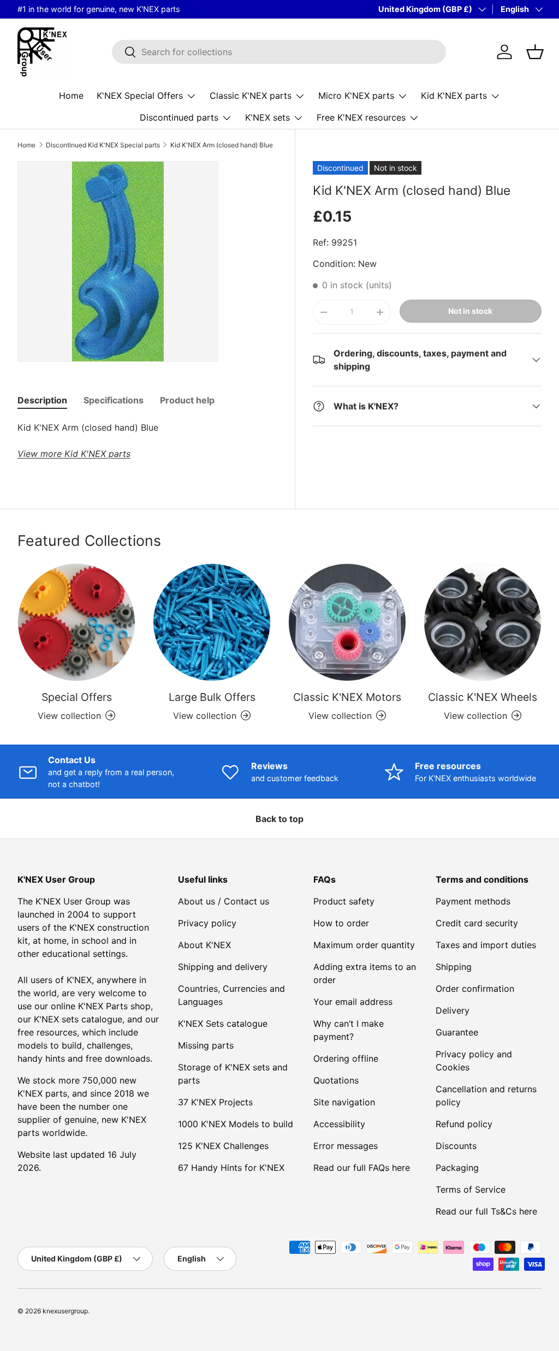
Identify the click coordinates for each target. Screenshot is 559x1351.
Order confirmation (475, 988)
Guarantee (457, 1032)
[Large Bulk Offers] (211, 622)
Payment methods (473, 901)
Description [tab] (42, 400)
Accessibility (339, 1123)
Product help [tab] (187, 400)
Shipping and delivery (222, 966)
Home (71, 95)
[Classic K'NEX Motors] (347, 622)
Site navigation (344, 1102)
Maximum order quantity (364, 944)
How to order (341, 923)
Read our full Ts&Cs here (486, 1211)
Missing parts (206, 1045)
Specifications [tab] (114, 400)
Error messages (345, 1145)
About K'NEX (204, 944)
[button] (535, 52)
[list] (118, 261)
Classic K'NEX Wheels (482, 697)
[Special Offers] (76, 622)
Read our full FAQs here (361, 1167)
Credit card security (477, 923)
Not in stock (470, 311)
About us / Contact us (223, 901)
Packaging (457, 1167)
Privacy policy (207, 923)
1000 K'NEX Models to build (235, 1123)
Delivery (452, 1010)
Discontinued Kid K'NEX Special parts (103, 145)
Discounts (456, 1145)
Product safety (343, 901)
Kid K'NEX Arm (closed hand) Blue (221, 145)
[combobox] (279, 52)
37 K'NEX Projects (215, 1102)
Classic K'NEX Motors (347, 697)
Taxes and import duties (486, 944)
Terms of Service (471, 1189)
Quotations (336, 1080)
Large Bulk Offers (212, 697)
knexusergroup (65, 1311)
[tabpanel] (147, 440)
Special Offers (76, 697)
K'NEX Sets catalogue (222, 1023)
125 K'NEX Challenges (223, 1145)
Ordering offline (345, 1058)
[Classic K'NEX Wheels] (482, 622)
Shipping (454, 966)
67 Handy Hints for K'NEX (231, 1167)
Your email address (353, 1001)
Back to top (279, 818)
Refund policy (464, 1123)
